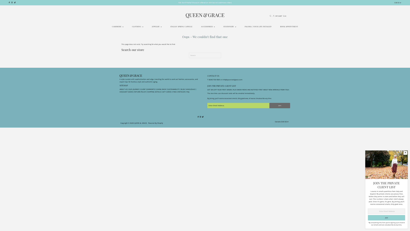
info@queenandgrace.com (232, 80)
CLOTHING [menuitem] (137, 26)
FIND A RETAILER (179, 92)
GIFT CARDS (166, 92)
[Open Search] (270, 16)
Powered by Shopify (155, 123)
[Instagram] (12, 2)
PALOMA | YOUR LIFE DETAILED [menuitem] (258, 26)
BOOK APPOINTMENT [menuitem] (289, 26)
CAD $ (397, 3)
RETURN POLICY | (140, 92)
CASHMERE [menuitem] (117, 26)
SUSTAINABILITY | (174, 89)
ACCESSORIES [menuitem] (207, 26)
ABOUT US (123, 89)
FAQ (187, 92)
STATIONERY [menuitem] (228, 26)
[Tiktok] (15, 2)
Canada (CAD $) (281, 122)
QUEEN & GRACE (140, 123)
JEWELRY (156, 26)
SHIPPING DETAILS (154, 92)
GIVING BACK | (161, 89)
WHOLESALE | (191, 89)
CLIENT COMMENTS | (148, 89)
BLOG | (183, 89)
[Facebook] (9, 2)
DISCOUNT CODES (126, 92)
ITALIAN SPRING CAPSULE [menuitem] (181, 26)
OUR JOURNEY (134, 89)
